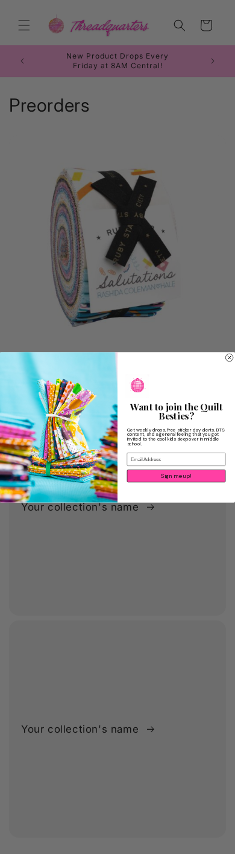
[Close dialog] (229, 357)
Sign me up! (176, 475)
